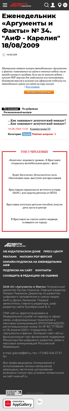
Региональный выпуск (18, 112)
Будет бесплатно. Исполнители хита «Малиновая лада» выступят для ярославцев (34, 176)
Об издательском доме (21, 251)
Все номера (33, 86)
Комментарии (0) (40, 128)
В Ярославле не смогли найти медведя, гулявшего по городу (34, 221)
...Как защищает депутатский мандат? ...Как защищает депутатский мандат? (37, 122)
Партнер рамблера (34, 393)
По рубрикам (30, 108)
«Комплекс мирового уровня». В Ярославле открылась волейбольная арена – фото (35, 161)
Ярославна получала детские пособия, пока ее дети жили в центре (34, 206)
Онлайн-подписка (39, 92)
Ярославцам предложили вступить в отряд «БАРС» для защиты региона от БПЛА (34, 191)
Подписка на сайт (17, 270)
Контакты (43, 270)
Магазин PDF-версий (36, 256)
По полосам (11, 108)
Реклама (10, 256)
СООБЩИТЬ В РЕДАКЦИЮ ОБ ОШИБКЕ (30, 275)
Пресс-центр (53, 251)
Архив (26, 134)
